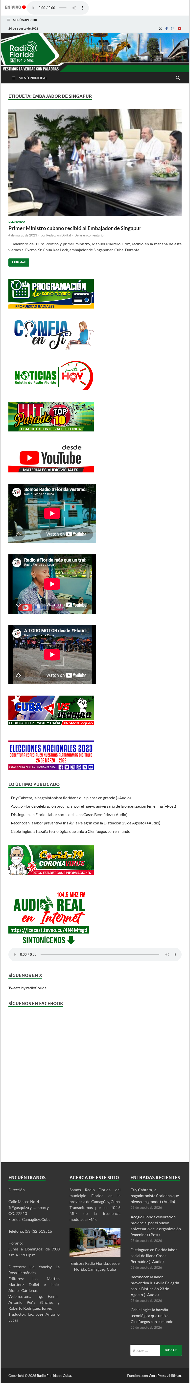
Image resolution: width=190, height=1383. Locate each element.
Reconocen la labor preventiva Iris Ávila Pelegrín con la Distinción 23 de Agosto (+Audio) (85, 822)
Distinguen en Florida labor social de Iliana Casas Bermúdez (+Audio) (69, 814)
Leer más (16, 261)
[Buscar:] (156, 1350)
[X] (160, 28)
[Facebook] (166, 28)
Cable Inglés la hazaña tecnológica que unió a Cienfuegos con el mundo (70, 831)
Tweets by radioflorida (27, 987)
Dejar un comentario (88, 235)
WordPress (157, 1375)
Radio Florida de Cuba (54, 1375)
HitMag (175, 1375)
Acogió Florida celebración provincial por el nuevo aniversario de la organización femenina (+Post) (93, 806)
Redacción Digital (58, 235)
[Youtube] (179, 28)
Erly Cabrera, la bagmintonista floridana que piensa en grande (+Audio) (71, 797)
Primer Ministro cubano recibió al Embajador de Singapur (75, 228)
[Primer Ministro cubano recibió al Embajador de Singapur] (95, 164)
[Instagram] (172, 28)
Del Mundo (16, 221)
